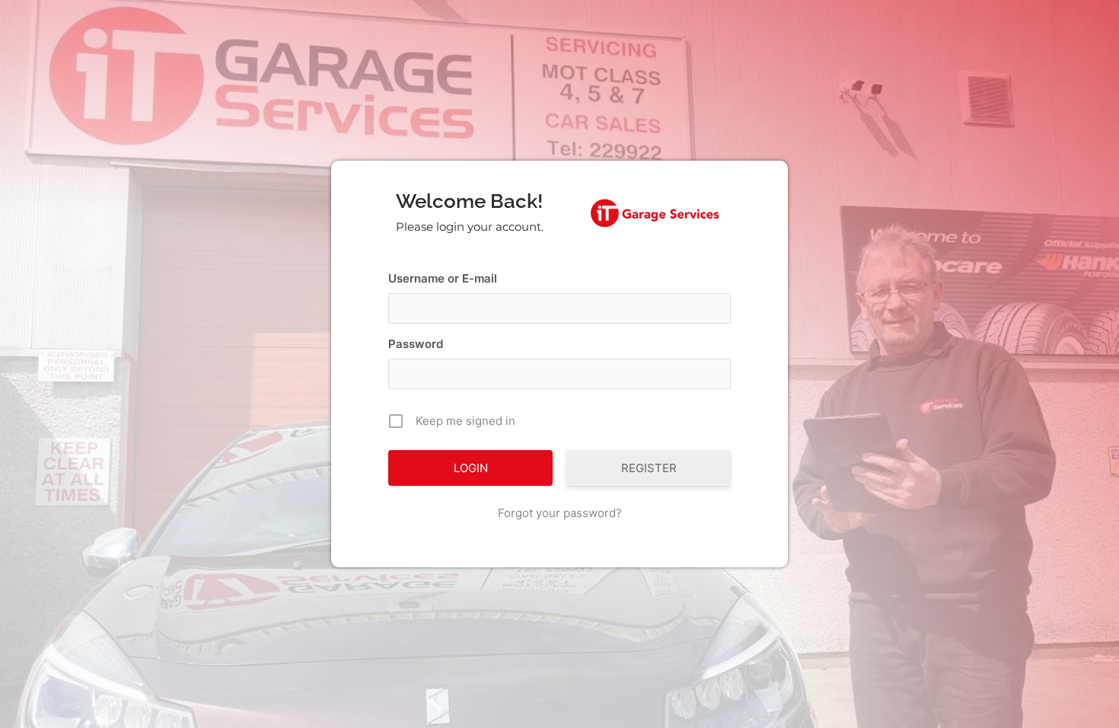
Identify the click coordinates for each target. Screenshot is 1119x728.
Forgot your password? (560, 513)
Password (415, 344)
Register (649, 468)
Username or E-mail (442, 278)
